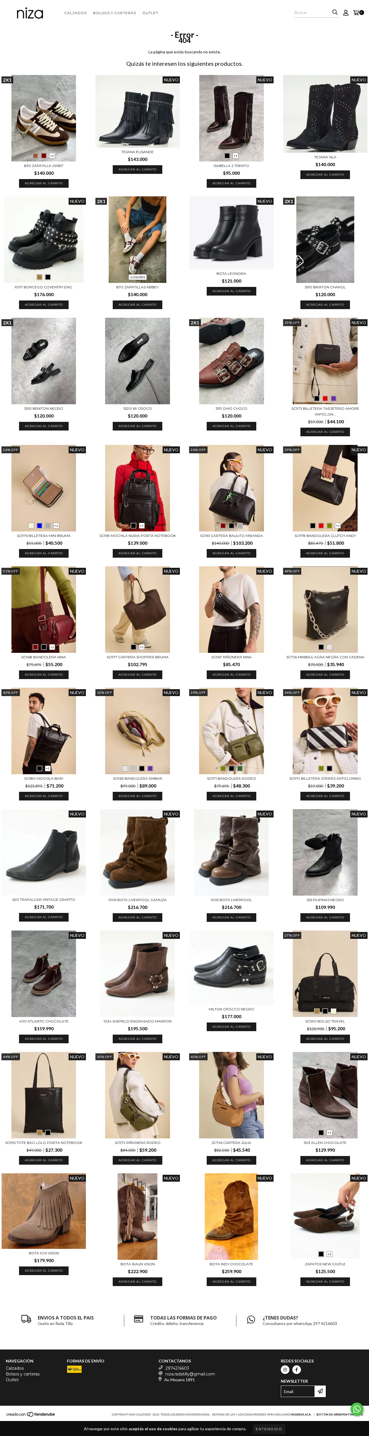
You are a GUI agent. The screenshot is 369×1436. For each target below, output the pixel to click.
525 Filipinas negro (325, 900)
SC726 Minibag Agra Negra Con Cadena (325, 657)
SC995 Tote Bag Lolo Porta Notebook (43, 1142)
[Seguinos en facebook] (296, 1369)
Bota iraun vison (138, 1264)
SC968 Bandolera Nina (43, 657)
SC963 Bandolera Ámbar (137, 778)
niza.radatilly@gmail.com (190, 1374)
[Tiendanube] (31, 1416)
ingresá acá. (301, 1414)
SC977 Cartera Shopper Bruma (138, 657)
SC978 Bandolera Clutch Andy (325, 535)
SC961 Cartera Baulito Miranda (231, 535)
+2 (52, 155)
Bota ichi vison (44, 1253)
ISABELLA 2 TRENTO (231, 165)
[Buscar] (335, 12)
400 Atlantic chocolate (44, 1021)
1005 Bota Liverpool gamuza (137, 900)
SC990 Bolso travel (325, 1021)
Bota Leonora (231, 273)
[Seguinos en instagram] (285, 1369)
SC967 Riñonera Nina (231, 657)
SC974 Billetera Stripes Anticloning (325, 778)
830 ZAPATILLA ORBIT (43, 165)
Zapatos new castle (325, 1264)
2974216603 (177, 1368)
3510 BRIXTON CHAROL (325, 287)
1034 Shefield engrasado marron (137, 1021)
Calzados (75, 13)
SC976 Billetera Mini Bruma (44, 535)
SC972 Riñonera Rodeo (138, 1142)
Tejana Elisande (137, 152)
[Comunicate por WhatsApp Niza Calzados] (357, 1409)
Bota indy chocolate (231, 1264)
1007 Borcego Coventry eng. (43, 287)
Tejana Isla (325, 157)
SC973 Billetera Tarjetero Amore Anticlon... (325, 411)
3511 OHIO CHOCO (231, 408)
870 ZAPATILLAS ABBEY (137, 287)
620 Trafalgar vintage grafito (43, 899)
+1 (235, 155)
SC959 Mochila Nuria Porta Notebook (137, 535)
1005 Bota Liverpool (231, 900)
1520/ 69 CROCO (137, 408)
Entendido (269, 1429)
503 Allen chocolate (325, 1142)
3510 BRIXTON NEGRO (43, 408)
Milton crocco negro (231, 1009)
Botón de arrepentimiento (340, 1414)
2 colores (137, 277)
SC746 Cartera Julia (231, 1142)
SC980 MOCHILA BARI (43, 778)
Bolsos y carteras (114, 13)
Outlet (150, 13)
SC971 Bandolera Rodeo (231, 778)
